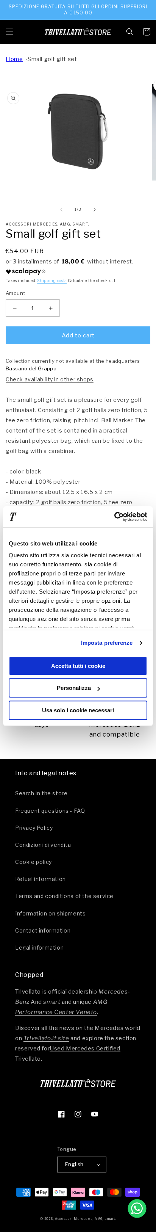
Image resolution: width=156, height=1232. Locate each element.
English (74, 1164)
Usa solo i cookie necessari (78, 710)
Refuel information (40, 879)
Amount (15, 293)
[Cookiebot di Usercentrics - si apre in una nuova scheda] (114, 517)
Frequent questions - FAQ (50, 810)
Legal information (39, 947)
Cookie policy (33, 862)
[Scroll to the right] (94, 209)
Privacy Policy (34, 827)
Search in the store (41, 793)
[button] (9, 32)
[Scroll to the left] (61, 209)
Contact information (42, 930)
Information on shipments (50, 913)
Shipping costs (52, 280)
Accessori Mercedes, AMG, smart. (85, 1219)
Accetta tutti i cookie (78, 666)
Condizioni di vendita (43, 845)
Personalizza (74, 688)
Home (14, 59)
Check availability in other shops (50, 379)
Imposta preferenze (107, 643)
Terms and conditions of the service (64, 896)
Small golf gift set (52, 59)
